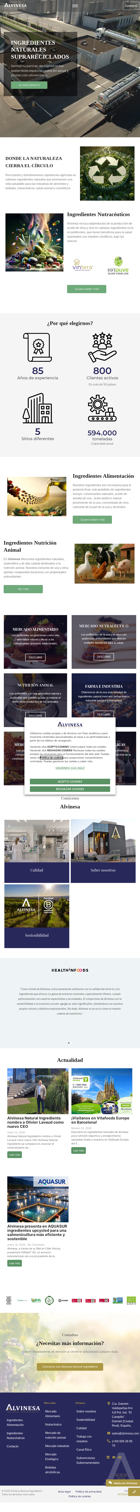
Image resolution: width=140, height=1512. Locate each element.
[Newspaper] (120, 1457)
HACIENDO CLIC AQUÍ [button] (70, 768)
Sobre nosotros (86, 1411)
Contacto (12, 1446)
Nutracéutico (53, 1424)
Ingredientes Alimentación (15, 1422)
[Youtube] (114, 1457)
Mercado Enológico (51, 1457)
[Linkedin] (108, 1457)
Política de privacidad (89, 1491)
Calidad (81, 1428)
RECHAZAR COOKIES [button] (70, 789)
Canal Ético (84, 1449)
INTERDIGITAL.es (127, 1494)
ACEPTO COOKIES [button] (70, 781)
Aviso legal (64, 1491)
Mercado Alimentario (52, 1414)
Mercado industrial (57, 1446)
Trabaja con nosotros (84, 1439)
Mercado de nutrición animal (55, 1435)
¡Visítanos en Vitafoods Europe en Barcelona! (100, 1120)
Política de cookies (80, 1496)
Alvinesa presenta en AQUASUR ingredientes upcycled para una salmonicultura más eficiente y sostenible (37, 1232)
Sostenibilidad (85, 1419)
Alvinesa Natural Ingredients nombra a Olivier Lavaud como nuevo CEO (35, 1122)
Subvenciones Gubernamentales (88, 1460)
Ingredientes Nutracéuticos (16, 1436)
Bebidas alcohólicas (52, 1470)
